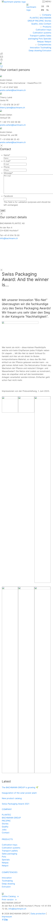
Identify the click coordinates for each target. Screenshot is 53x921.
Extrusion (46, 50)
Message (8, 173)
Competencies (44, 44)
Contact (47, 23)
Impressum (7, 916)
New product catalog (12, 798)
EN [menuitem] (42, 10)
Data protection (38, 913)
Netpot (48, 41)
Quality (34, 23)
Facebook (8, 196)
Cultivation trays (43, 29)
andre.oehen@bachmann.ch (13, 90)
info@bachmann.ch (9, 238)
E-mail (7, 161)
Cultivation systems (42, 32)
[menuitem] (42, 6)
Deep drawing (35, 50)
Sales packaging (9, 853)
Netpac (40, 41)
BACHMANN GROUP (11, 817)
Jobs (40, 23)
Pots (41, 38)
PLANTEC (34, 17)
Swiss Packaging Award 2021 (15, 804)
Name (7, 155)
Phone (6, 167)
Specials (47, 38)
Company (46, 15)
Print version (8, 899)
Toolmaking (45, 47)
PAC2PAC (39, 20)
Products (47, 26)
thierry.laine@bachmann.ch (12, 107)
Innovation (35, 47)
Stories (48, 20)
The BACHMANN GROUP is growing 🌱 (20, 787)
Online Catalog (9, 896)
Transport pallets (38, 35)
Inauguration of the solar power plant (19, 793)
